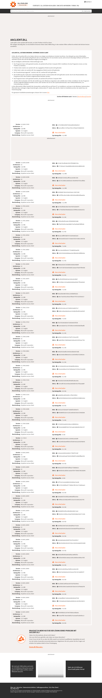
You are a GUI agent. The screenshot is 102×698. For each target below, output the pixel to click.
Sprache (88, 96)
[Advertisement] (51, 27)
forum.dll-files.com (35, 647)
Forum (74, 5)
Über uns (13, 687)
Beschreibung (81, 96)
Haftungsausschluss (42, 687)
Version (75, 96)
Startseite (36, 5)
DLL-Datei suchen (86, 11)
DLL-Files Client (53, 687)
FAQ (78, 5)
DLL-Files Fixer (15, 688)
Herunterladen (60, 132)
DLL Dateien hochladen (48, 5)
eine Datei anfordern (63, 5)
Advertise (19, 687)
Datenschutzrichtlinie (29, 687)
